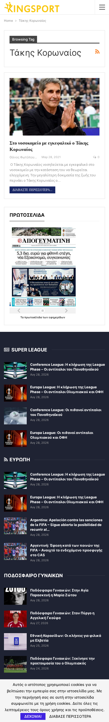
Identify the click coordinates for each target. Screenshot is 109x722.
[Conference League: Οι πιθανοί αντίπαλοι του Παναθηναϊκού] (15, 415)
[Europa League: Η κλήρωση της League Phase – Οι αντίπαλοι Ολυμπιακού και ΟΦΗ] (15, 393)
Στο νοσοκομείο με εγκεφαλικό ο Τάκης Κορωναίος (49, 146)
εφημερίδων (57, 317)
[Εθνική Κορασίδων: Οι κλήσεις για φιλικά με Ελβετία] (15, 641)
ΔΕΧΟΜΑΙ (33, 716)
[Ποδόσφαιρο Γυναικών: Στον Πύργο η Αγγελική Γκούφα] (15, 619)
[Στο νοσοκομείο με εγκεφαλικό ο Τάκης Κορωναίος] (54, 107)
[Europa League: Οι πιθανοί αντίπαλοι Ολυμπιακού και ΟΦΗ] (15, 438)
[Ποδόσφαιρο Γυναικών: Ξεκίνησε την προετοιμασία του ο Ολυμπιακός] (15, 664)
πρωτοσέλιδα (33, 317)
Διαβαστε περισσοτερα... (32, 190)
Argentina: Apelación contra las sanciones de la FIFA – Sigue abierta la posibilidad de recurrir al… (66, 525)
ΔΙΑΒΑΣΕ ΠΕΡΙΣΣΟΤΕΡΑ (70, 716)
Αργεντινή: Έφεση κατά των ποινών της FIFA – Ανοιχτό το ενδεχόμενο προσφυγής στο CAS (66, 550)
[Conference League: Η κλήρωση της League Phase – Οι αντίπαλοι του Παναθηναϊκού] (15, 370)
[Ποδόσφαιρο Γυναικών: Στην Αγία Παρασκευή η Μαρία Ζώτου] (15, 596)
